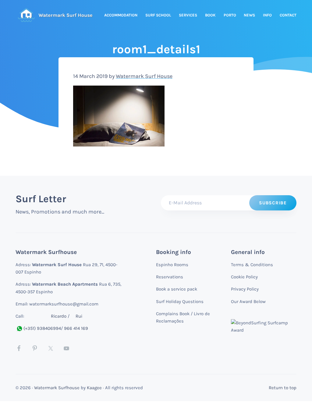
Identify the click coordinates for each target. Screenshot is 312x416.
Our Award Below (248, 301)
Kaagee (94, 387)
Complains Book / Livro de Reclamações (183, 317)
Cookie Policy (244, 277)
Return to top (282, 387)
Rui (79, 316)
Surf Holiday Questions (180, 301)
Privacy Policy (245, 289)
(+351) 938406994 (42, 328)
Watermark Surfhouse (57, 387)
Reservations (169, 277)
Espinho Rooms (172, 264)
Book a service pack (176, 289)
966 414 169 (76, 328)
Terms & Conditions (252, 264)
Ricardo (58, 316)
